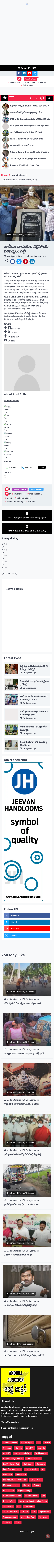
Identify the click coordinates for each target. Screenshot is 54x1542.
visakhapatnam (9, 1517)
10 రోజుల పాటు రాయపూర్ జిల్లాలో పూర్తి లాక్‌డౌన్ (24, 1355)
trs (34, 1512)
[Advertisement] (27, 37)
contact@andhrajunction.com (20, 1428)
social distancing (15, 501)
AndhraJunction (38, 256)
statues (31, 501)
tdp (18, 1506)
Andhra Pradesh (20, 489)
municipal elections (11, 1485)
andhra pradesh (10, 1443)
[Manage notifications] (48, 1536)
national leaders (25, 498)
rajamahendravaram (12, 1496)
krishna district (31, 1469)
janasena (41, 1464)
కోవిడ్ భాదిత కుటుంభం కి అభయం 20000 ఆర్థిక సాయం (30, 126)
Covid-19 (29, 1448)
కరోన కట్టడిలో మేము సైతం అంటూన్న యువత (22, 1003)
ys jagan (7, 1522)
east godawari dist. (11, 1464)
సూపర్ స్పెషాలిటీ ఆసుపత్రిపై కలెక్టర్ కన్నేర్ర (20, 1305)
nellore (26, 1485)
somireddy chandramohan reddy (33, 1501)
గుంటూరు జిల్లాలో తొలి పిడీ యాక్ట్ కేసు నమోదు (26, 139)
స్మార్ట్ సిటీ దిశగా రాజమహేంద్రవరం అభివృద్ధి (21, 1104)
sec (43, 1496)
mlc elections (36, 1480)
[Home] (4, 98)
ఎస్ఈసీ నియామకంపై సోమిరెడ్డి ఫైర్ (18, 1254)
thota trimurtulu (10, 1512)
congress (7, 1448)
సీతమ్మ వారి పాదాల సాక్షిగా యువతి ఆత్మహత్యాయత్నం (29, 152)
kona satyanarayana (12, 1469)
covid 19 (42, 82)
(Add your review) (9, 573)
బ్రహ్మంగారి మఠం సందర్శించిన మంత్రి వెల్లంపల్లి (22, 1154)
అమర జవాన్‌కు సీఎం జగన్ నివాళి (22, 145)
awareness (19, 494)
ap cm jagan (29, 82)
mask (9, 498)
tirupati (25, 1512)
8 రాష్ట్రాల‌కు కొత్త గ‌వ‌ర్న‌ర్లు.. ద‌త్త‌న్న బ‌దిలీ (24, 165)
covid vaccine (41, 1453)
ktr (43, 1469)
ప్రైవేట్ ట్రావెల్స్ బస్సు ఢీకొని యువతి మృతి (21, 1204)
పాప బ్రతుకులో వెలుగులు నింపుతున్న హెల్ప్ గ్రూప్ (24, 1053)
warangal (43, 1517)
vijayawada (44, 1512)
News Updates (36, 489)
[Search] (37, 98)
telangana (29, 1506)
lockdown (7, 1474)
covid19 (6, 1453)
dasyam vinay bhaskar (12, 1459)
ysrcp (17, 1522)
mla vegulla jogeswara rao (14, 1480)
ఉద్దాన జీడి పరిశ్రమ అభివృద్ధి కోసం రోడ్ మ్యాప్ (26, 132)
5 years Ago (16, 256)
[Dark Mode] (31, 98)
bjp (38, 1443)
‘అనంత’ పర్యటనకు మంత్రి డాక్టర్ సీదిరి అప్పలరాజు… (28, 159)
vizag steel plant (28, 1517)
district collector (33, 1459)
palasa (36, 1485)
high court (28, 1464)
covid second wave (22, 1453)
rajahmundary (24, 1490)
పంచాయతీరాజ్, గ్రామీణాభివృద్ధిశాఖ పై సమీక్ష (26, 112)
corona (19, 1448)
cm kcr (47, 1443)
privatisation (8, 1490)
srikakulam (28, 85)
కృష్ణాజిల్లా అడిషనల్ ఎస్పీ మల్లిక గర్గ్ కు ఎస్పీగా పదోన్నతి (29, 106)
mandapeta (15, 82)
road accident (31, 1496)
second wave (9, 1501)
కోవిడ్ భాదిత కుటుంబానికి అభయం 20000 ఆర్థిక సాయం (30, 119)
